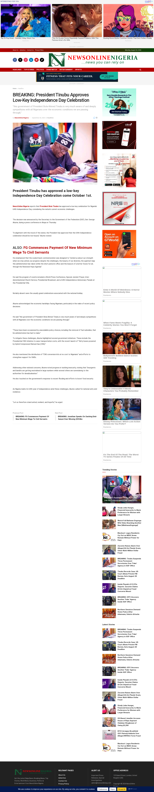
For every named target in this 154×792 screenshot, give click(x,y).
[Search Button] (140, 70)
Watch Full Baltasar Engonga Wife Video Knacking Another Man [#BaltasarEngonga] (129, 523)
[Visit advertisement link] (77, 77)
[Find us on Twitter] (20, 60)
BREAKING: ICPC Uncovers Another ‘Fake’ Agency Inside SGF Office (128, 599)
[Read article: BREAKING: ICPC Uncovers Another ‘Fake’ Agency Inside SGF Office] (109, 601)
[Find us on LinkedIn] (31, 60)
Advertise (22, 50)
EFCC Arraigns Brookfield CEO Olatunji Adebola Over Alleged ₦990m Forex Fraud (129, 733)
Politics (40, 70)
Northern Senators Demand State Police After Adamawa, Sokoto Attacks (129, 612)
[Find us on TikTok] (42, 60)
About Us (15, 50)
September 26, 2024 (38, 118)
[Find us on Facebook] (15, 60)
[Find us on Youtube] (36, 60)
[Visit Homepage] (93, 60)
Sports (78, 70)
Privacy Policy (39, 50)
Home (14, 88)
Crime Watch (51, 70)
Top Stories (29, 70)
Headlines (17, 70)
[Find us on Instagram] (26, 60)
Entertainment (66, 70)
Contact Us (30, 50)
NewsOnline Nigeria (22, 118)
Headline (20, 88)
